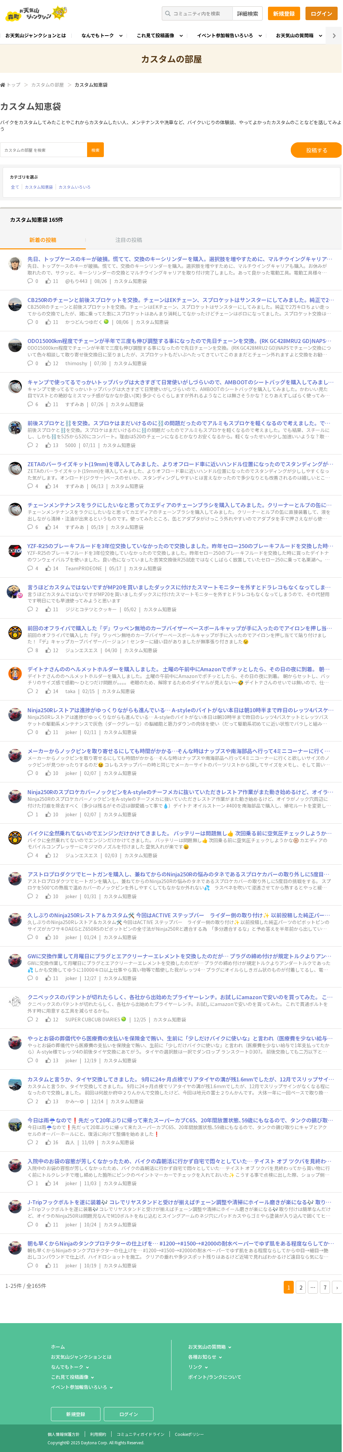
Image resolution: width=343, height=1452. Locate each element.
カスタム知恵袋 (39, 187)
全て (15, 187)
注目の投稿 (128, 240)
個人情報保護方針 (64, 1434)
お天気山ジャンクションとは (35, 35)
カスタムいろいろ (75, 187)
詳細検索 (247, 13)
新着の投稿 (42, 240)
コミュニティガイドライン (140, 1434)
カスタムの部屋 (47, 84)
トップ (13, 84)
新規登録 (284, 13)
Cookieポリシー (189, 1434)
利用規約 (98, 1434)
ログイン (321, 13)
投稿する (317, 150)
